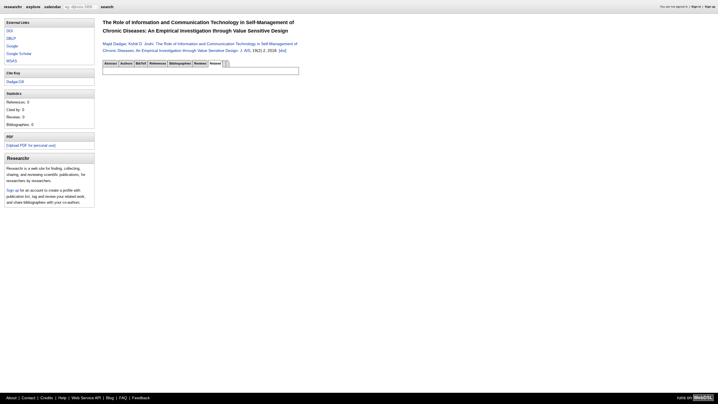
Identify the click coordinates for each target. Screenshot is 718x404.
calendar (52, 6)
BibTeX (141, 63)
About (11, 398)
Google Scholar (18, 54)
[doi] (282, 50)
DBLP (11, 38)
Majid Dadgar (114, 44)
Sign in (696, 6)
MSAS (11, 61)
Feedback (141, 398)
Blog (110, 398)
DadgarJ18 (15, 82)
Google (12, 46)
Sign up (710, 6)
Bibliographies (180, 63)
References (157, 63)
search (107, 6)
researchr (13, 6)
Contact (28, 398)
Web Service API (86, 398)
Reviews (200, 63)
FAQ (123, 398)
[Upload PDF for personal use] (31, 145)
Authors (126, 63)
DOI (9, 31)
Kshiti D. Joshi (140, 44)
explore (33, 6)
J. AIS (245, 50)
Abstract (110, 63)
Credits (46, 398)
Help (62, 398)
